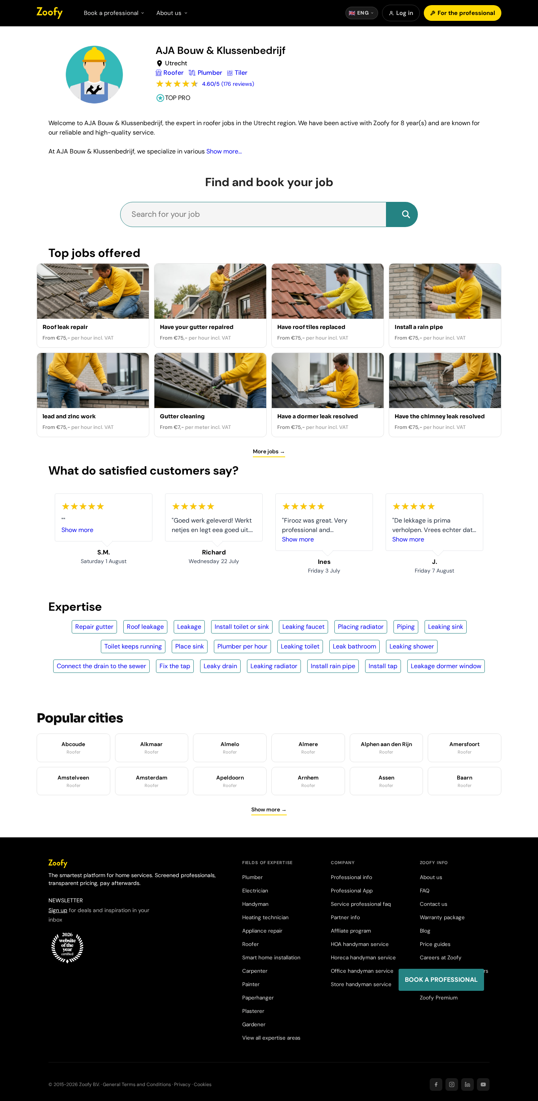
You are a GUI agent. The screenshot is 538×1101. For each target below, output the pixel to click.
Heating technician (265, 917)
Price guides (435, 944)
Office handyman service (362, 971)
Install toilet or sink (242, 627)
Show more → (269, 809)
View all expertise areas (271, 1037)
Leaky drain (220, 666)
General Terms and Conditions (137, 1084)
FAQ (424, 890)
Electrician (255, 890)
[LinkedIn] (467, 1084)
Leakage (189, 627)
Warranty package (442, 917)
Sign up (57, 910)
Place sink (189, 646)
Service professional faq (361, 904)
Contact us (433, 904)
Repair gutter (94, 627)
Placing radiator (361, 627)
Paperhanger (258, 997)
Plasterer (253, 1011)
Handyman (255, 904)
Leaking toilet (300, 646)
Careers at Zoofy (441, 957)
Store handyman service (361, 984)
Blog (425, 930)
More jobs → (269, 451)
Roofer (250, 944)
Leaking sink (445, 627)
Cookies (202, 1084)
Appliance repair (262, 930)
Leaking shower (412, 646)
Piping (406, 627)
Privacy (182, 1084)
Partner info (345, 917)
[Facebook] (436, 1084)
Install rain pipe (333, 666)
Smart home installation (271, 957)
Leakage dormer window (446, 666)
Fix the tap (175, 666)
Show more (77, 530)
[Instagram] (451, 1084)
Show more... (224, 151)
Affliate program (351, 930)
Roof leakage (145, 627)
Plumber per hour (242, 646)
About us (431, 877)
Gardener (253, 1024)
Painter (251, 984)
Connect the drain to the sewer (101, 666)
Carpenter (254, 971)
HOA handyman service (360, 944)
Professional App (352, 890)
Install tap (383, 666)
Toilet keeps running (133, 646)
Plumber (252, 877)
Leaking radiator (273, 666)
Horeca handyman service (363, 957)
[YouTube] (483, 1084)
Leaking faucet (303, 627)
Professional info (351, 877)
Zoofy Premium (439, 997)
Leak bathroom (354, 646)
